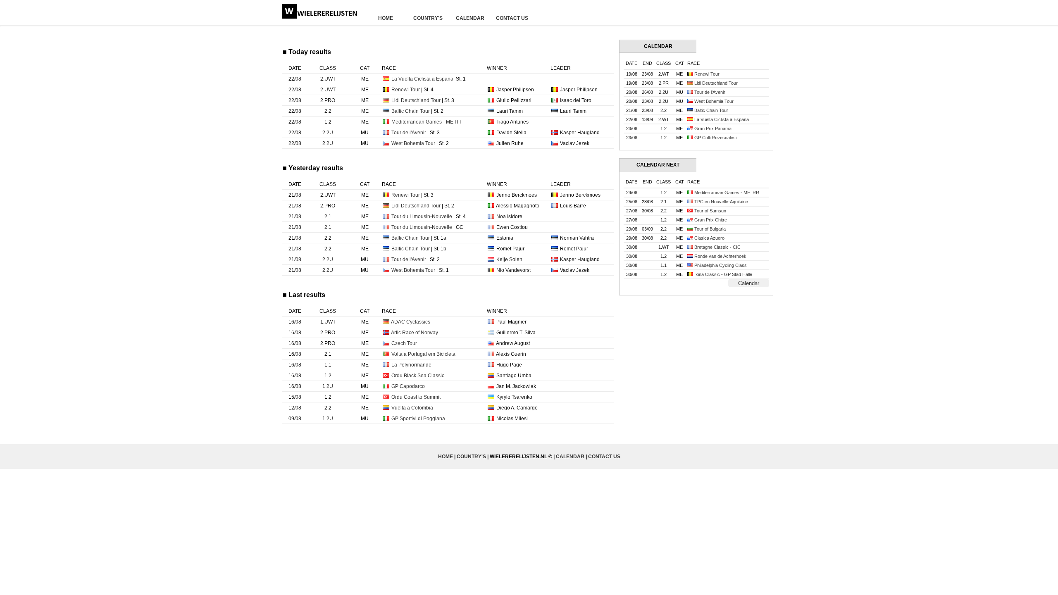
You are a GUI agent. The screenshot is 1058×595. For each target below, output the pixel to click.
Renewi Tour (405, 90)
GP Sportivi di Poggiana (418, 418)
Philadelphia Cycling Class (720, 265)
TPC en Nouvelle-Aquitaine (721, 201)
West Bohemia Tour (413, 143)
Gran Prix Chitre (710, 219)
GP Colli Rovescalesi (715, 137)
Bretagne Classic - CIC (717, 247)
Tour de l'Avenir (408, 133)
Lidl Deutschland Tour (416, 100)
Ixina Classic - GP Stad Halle (723, 274)
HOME (385, 18)
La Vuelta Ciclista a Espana (422, 79)
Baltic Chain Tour (410, 111)
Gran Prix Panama (713, 128)
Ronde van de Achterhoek (720, 256)
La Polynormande (411, 365)
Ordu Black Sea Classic (417, 375)
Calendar (748, 283)
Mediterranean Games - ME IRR (726, 192)
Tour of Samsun (710, 210)
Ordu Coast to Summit (416, 397)
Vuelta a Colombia (412, 408)
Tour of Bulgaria (710, 228)
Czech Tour (404, 343)
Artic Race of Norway (414, 333)
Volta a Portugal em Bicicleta (423, 354)
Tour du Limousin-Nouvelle (421, 216)
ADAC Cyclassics (410, 322)
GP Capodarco (408, 386)
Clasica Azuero (709, 238)
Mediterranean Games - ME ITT (426, 122)
